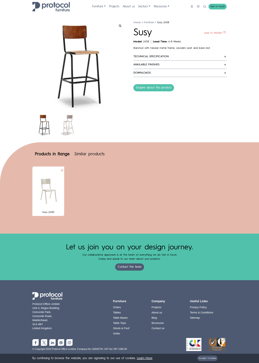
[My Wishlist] (199, 6)
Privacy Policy (198, 307)
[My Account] (192, 6)
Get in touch (217, 6)
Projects (114, 6)
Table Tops (119, 323)
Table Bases (120, 317)
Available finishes (146, 64)
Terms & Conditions (201, 312)
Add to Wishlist (213, 33)
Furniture (97, 6)
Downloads (142, 72)
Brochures (158, 323)
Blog (154, 317)
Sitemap (195, 317)
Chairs (117, 307)
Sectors (143, 6)
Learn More (144, 358)
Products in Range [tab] (52, 154)
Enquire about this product (153, 87)
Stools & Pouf (121, 328)
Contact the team (129, 267)
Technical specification (151, 56)
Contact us (158, 328)
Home (137, 22)
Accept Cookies (207, 358)
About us (129, 6)
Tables (117, 312)
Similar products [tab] (89, 154)
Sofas (116, 333)
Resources (160, 6)
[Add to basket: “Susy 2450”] (62, 171)
